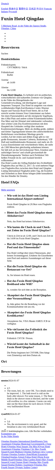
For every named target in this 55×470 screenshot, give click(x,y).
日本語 (32, 8)
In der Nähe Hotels (10, 436)
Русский (13, 11)
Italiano (4, 11)
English (4, 8)
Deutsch (5, 3)
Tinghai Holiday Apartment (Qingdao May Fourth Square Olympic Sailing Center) (24, 466)
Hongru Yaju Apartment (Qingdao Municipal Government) (24, 442)
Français (48, 8)
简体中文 (13, 8)
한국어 (39, 8)
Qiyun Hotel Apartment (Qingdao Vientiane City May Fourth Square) (25, 449)
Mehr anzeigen (8, 190)
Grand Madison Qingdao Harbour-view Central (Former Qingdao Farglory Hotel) (27, 453)
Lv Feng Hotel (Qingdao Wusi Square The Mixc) (26, 445)
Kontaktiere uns (8, 434)
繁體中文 (23, 8)
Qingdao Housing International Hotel (18, 441)
